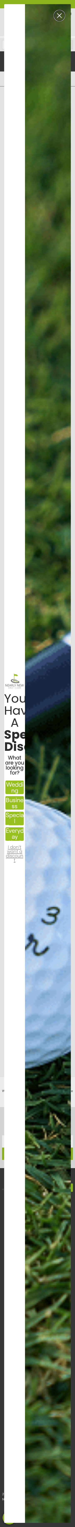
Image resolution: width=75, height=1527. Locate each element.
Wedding (14, 787)
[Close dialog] (59, 15)
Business (15, 802)
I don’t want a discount (14, 850)
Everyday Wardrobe (15, 834)
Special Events (15, 818)
